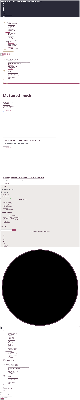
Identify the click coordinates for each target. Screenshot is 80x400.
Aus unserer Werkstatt (8, 102)
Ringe (9, 34)
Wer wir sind (8, 71)
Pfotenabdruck (11, 25)
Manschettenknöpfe (13, 38)
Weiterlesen (6, 146)
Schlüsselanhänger (12, 40)
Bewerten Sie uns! (7, 202)
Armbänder (11, 36)
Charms (10, 37)
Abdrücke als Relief (12, 23)
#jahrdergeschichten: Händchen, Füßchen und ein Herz (23, 178)
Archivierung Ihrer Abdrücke (9, 215)
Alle (4, 101)
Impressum (5, 245)
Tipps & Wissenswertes (8, 106)
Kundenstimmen (12, 74)
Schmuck (8, 32)
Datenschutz (6, 246)
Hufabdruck (11, 29)
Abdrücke (8, 22)
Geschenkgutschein (12, 44)
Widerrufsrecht (6, 221)
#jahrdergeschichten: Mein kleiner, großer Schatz (21, 140)
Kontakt (5, 80)
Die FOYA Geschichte (13, 73)
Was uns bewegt (7, 107)
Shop (4, 21)
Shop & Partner (6, 105)
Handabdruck (11, 27)
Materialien (5, 208)
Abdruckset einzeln (12, 45)
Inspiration (10, 47)
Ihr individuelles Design (8, 51)
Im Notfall (10, 69)
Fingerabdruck (11, 30)
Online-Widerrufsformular (9, 218)
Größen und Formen (13, 66)
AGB (4, 244)
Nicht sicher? (9, 41)
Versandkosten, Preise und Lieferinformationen (14, 220)
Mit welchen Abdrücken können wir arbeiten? (19, 62)
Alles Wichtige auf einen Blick (12, 59)
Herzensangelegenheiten (14, 75)
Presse (9, 78)
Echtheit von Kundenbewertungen (11, 217)
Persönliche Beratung (13, 48)
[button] (3, 82)
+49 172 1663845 (6, 194)
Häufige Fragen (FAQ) (13, 60)
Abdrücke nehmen (7, 15)
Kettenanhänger (12, 33)
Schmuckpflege (11, 67)
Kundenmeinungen (7, 206)
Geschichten (6, 103)
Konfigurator (11, 43)
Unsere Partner (11, 77)
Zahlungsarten (6, 222)
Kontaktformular (5, 196)
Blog (4, 16)
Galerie (4, 49)
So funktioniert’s (7, 58)
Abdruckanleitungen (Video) (14, 63)
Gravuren (10, 64)
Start (4, 13)
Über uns (5, 70)
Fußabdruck (11, 26)
